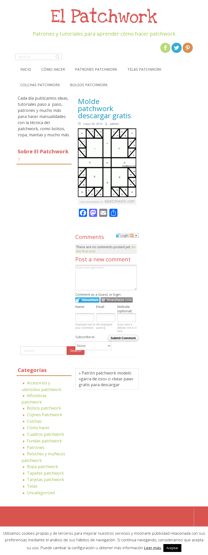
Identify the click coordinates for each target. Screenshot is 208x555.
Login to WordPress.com (116, 300)
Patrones (35, 447)
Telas (32, 486)
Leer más (152, 547)
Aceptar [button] (172, 548)
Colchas (34, 421)
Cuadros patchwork (45, 434)
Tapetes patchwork (45, 473)
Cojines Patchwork (44, 414)
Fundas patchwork (44, 441)
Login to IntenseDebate (87, 300)
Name (79, 306)
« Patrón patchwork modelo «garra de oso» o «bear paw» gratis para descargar (106, 378)
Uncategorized (41, 493)
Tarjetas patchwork (45, 479)
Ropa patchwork (42, 466)
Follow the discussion (134, 235)
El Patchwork (104, 17)
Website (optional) (124, 308)
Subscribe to (85, 337)
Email (100, 306)
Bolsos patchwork (44, 408)
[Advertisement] (44, 257)
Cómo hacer (38, 427)
